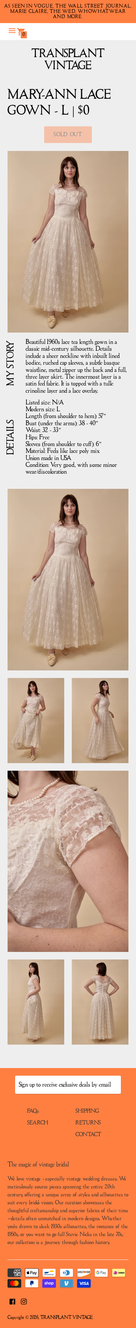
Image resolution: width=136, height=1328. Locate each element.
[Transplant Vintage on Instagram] (24, 1300)
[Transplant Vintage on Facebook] (12, 1300)
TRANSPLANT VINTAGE (66, 1317)
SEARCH (37, 1123)
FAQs (33, 1111)
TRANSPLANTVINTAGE (68, 60)
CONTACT (88, 1135)
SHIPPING (87, 1111)
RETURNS (88, 1123)
